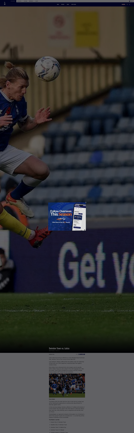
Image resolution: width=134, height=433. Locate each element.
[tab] (85, 202)
